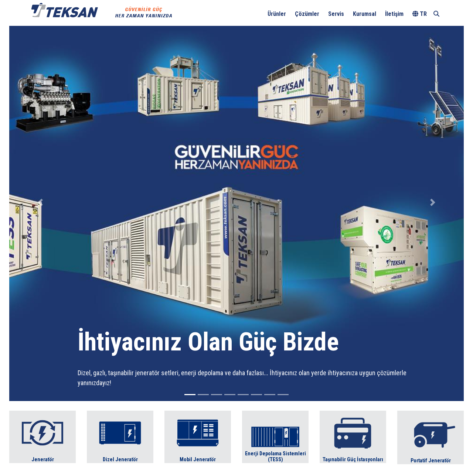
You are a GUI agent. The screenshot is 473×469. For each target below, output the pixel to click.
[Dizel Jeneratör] (120, 436)
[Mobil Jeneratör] (197, 436)
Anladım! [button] (447, 10)
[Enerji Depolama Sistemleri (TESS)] (275, 436)
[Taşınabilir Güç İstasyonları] (353, 436)
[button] (40, 202)
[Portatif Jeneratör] (430, 437)
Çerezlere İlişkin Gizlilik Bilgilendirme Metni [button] (257, 9)
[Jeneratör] (42, 436)
